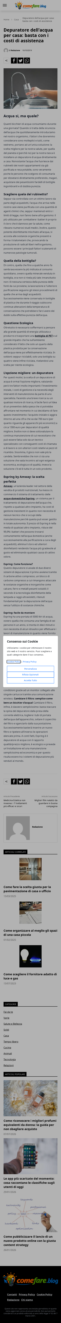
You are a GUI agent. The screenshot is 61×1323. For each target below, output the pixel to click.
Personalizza (30, 668)
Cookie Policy (13, 661)
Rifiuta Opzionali (30, 674)
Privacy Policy (29, 661)
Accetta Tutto (30, 680)
